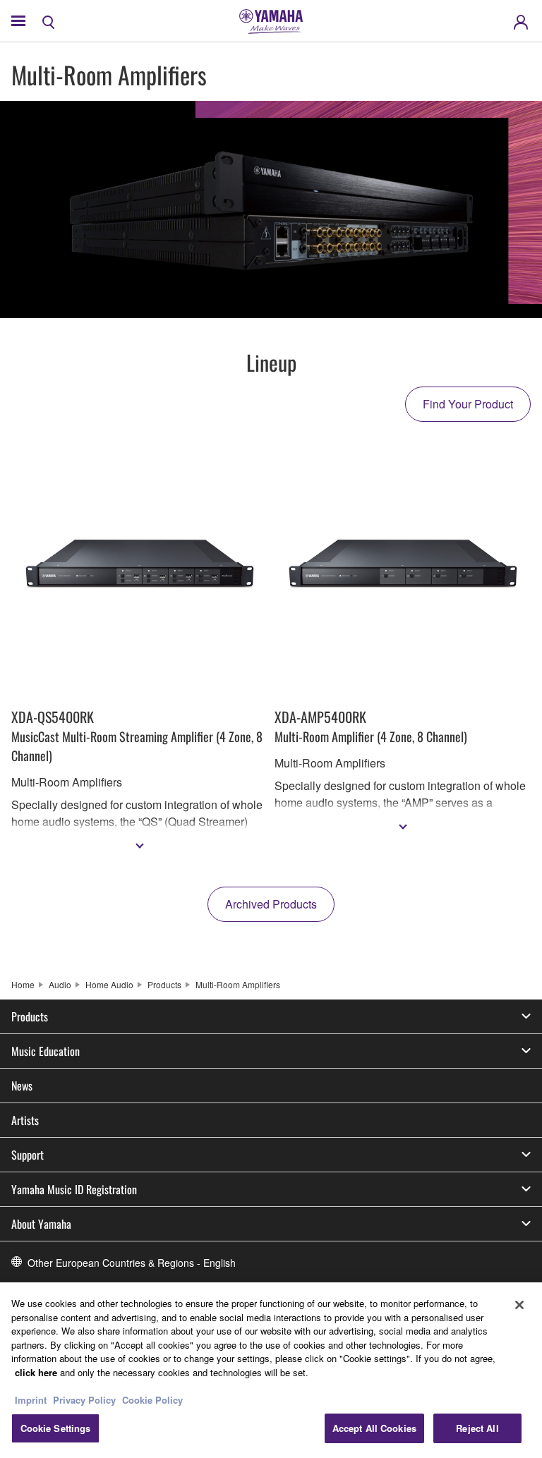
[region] (271, 1370)
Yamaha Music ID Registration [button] (74, 1189)
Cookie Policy (152, 1400)
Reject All (477, 1428)
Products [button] (29, 1016)
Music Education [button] (45, 1051)
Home (23, 984)
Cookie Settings (55, 1428)
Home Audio (109, 984)
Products (164, 984)
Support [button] (27, 1154)
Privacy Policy (84, 1400)
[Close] (519, 1304)
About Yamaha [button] (41, 1223)
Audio (60, 984)
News (21, 1085)
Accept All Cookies (374, 1428)
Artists (25, 1120)
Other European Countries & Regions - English (132, 1263)
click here (36, 1372)
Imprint (31, 1400)
